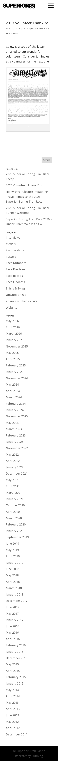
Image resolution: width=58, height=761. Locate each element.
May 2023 (12, 423)
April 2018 (13, 582)
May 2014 (12, 690)
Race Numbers (16, 263)
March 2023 (14, 429)
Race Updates (15, 282)
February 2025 (16, 365)
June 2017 (12, 607)
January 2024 (14, 410)
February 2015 (16, 677)
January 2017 (14, 620)
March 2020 (14, 518)
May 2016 (12, 632)
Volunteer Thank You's (21, 301)
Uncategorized (30, 28)
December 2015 (16, 658)
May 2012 (12, 722)
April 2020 (13, 512)
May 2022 (12, 454)
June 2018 (12, 569)
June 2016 (12, 626)
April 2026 (13, 327)
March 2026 (14, 333)
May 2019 (12, 550)
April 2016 (13, 639)
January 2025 (14, 372)
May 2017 (12, 613)
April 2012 (13, 728)
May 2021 (12, 480)
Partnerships (15, 250)
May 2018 (12, 575)
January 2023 (14, 442)
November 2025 (17, 346)
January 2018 (14, 594)
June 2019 (12, 543)
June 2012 (12, 715)
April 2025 (13, 359)
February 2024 (16, 403)
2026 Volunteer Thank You (24, 185)
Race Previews (15, 269)
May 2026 (12, 321)
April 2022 (13, 461)
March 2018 (14, 588)
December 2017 (16, 601)
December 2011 (16, 734)
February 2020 (16, 524)
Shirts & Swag (15, 288)
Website (11, 307)
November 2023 (17, 416)
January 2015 (14, 683)
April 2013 (13, 709)
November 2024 (17, 378)
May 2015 (12, 664)
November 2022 (17, 448)
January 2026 (14, 340)
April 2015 (13, 671)
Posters (11, 256)
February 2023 (16, 435)
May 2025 (12, 353)
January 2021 (14, 499)
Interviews (13, 237)
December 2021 (16, 473)
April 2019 (13, 556)
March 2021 (14, 492)
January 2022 (14, 467)
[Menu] (50, 5)
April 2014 (13, 696)
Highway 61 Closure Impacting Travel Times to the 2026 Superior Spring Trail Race (27, 196)
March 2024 (14, 397)
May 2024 (12, 384)
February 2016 (16, 645)
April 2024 (13, 391)
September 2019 (17, 537)
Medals (11, 244)
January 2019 (14, 563)
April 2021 (13, 486)
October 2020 (15, 505)
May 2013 (12, 702)
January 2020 (14, 531)
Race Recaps (14, 276)
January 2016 (14, 652)
